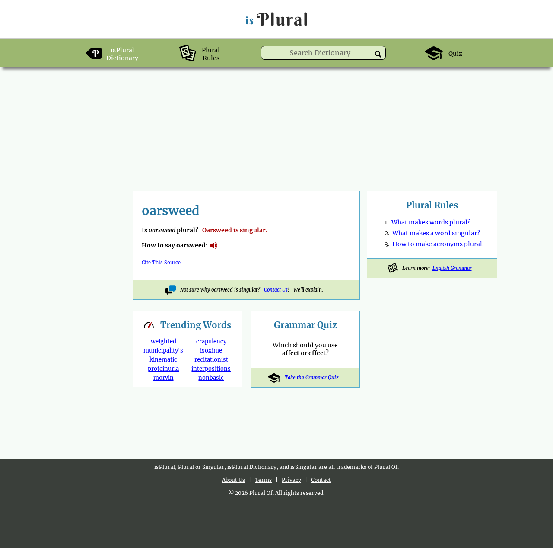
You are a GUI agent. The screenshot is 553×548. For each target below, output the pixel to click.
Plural (277, 19)
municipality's (163, 350)
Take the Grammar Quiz (311, 378)
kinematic (163, 359)
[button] (378, 54)
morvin (163, 377)
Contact (321, 480)
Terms (263, 480)
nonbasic (211, 377)
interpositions (211, 368)
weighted (163, 341)
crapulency (211, 341)
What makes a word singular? (436, 233)
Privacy (291, 480)
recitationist (211, 359)
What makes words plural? (430, 222)
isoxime (211, 350)
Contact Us (276, 290)
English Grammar (452, 268)
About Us (233, 480)
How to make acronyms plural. (438, 244)
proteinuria (163, 368)
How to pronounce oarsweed (213, 246)
